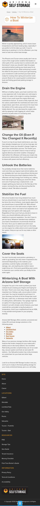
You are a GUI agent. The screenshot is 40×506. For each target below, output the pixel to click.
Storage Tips (6, 444)
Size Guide (5, 449)
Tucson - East (6, 430)
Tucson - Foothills (8, 426)
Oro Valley (5, 412)
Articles (14, 12)
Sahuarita (5, 421)
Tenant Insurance (7, 454)
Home (8, 12)
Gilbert (4, 397)
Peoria (4, 416)
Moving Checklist (7, 458)
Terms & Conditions (8, 477)
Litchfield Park (6, 407)
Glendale (5, 402)
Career (4, 388)
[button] (36, 4)
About (4, 383)
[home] (15, 4)
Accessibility (6, 482)
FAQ (3, 440)
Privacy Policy (6, 472)
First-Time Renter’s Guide (10, 463)
